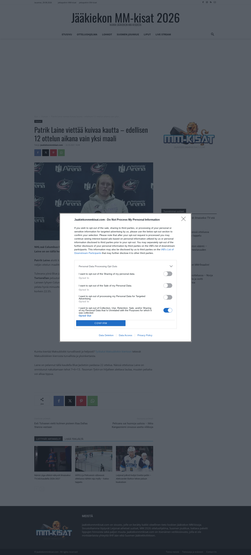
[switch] (167, 273)
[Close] (184, 220)
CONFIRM (101, 323)
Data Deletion (106, 335)
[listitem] (125, 266)
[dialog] (125, 277)
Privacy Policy (144, 335)
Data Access (125, 335)
